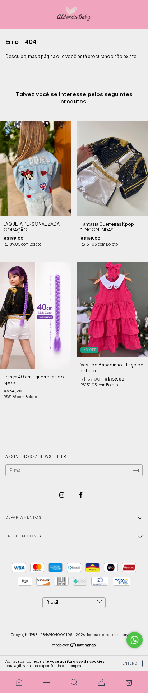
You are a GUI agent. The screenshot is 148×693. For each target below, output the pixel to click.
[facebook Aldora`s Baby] (80, 495)
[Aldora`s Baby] (19, 682)
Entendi (130, 663)
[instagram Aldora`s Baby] (62, 495)
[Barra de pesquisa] (74, 682)
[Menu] (46, 682)
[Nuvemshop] (74, 646)
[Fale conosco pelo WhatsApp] (134, 640)
